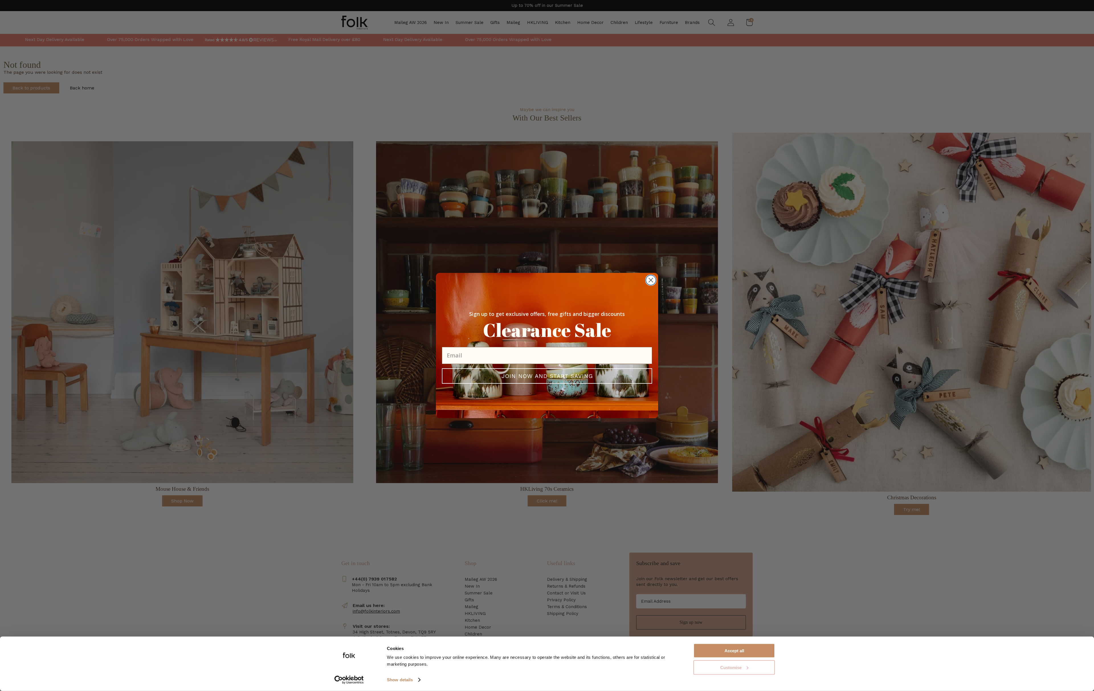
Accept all (734, 650)
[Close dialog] (651, 280)
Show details (400, 679)
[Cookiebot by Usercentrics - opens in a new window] (349, 680)
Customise (731, 667)
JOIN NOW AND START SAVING (547, 376)
